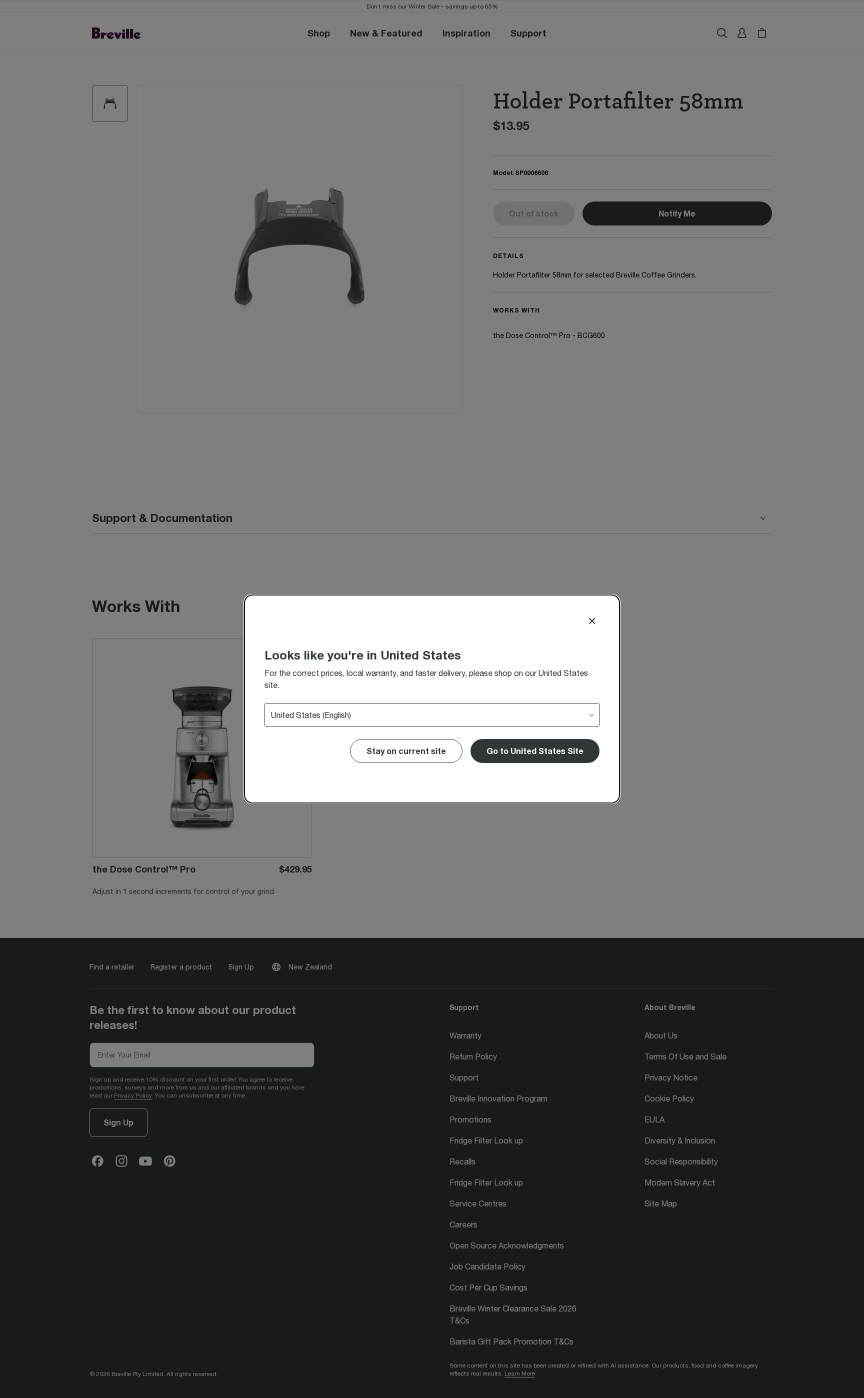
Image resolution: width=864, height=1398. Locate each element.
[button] (535, 751)
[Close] (592, 621)
